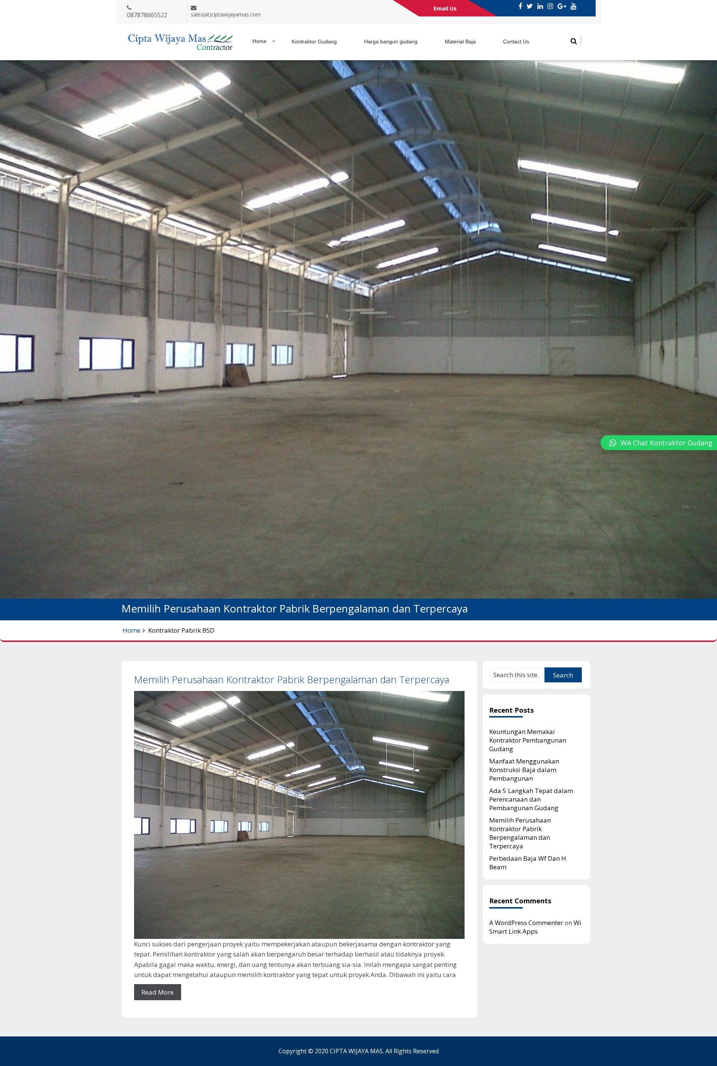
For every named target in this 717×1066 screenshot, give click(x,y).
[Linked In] (540, 6)
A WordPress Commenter (526, 922)
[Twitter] (529, 6)
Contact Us (516, 41)
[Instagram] (550, 6)
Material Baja (460, 41)
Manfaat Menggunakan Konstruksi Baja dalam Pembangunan (524, 770)
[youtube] (573, 6)
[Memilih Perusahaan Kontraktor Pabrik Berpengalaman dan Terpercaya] (299, 815)
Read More (158, 992)
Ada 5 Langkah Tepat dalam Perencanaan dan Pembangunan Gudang (531, 799)
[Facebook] (520, 6)
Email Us (445, 8)
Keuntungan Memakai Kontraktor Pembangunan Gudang (527, 740)
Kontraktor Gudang (314, 41)
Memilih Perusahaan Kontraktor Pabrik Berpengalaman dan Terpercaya (291, 679)
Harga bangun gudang (391, 41)
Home (259, 41)
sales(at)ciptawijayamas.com (226, 14)
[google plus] (562, 6)
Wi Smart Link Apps (535, 927)
